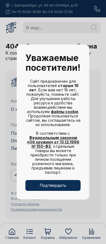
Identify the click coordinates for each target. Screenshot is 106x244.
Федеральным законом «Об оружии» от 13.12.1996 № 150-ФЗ (53, 142)
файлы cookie (64, 111)
